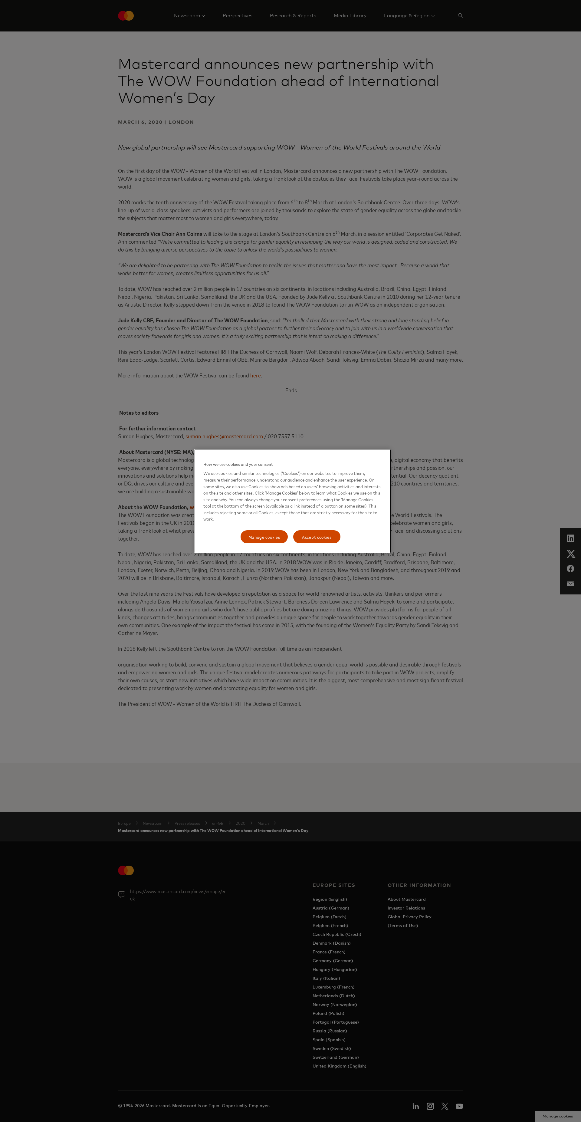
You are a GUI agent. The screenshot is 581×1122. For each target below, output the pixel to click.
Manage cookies (264, 537)
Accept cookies (317, 537)
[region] (292, 501)
